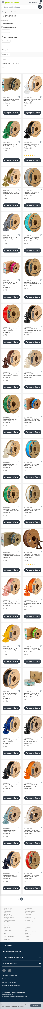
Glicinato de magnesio (9, 917)
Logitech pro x (28, 936)
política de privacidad (11, 1006)
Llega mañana (5, 31)
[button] (21, 7)
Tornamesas (27, 920)
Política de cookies (8, 979)
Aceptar (35, 1005)
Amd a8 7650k (7, 939)
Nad (26, 930)
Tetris (5, 933)
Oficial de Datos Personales (11, 985)
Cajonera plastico (8, 930)
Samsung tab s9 (28, 912)
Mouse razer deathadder (30, 921)
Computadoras (7, 925)
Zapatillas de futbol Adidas (31, 931)
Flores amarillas (7, 911)
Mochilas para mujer (29, 915)
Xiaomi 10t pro (7, 921)
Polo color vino (7, 927)
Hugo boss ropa (28, 908)
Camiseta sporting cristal (9, 931)
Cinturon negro (7, 928)
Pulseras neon (28, 914)
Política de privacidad (9, 982)
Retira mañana (6, 41)
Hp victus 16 (28, 939)
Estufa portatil (7, 937)
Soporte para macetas (9, 934)
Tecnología (5, 54)
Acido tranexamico (29, 928)
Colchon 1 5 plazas (8, 908)
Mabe (26, 933)
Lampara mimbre (28, 925)
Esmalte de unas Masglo (9, 936)
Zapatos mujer (28, 917)
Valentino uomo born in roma (10, 915)
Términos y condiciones (9, 975)
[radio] (25, 155)
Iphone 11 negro (7, 918)
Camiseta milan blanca (30, 911)
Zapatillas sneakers (8, 909)
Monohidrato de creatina (9, 920)
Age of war (27, 909)
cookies (22, 1006)
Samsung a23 (28, 934)
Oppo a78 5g (7, 914)
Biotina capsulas (7, 912)
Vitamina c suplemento (30, 918)
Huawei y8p (27, 927)
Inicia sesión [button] (33, 2)
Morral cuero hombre (30, 937)
